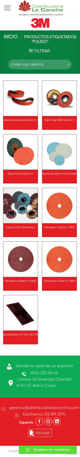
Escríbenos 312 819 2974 (44, 414)
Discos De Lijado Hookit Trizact (59, 173)
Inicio (11, 36)
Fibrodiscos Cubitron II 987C (59, 280)
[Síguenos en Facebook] (39, 421)
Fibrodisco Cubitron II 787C (59, 227)
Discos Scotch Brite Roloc (20, 227)
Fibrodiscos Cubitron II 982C (20, 280)
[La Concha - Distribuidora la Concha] (41, 8)
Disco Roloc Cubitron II (21, 173)
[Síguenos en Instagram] (48, 421)
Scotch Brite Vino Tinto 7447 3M (20, 334)
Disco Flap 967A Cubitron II (59, 120)
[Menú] (7, 8)
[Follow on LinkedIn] (57, 421)
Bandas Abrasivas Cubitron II (20, 120)
